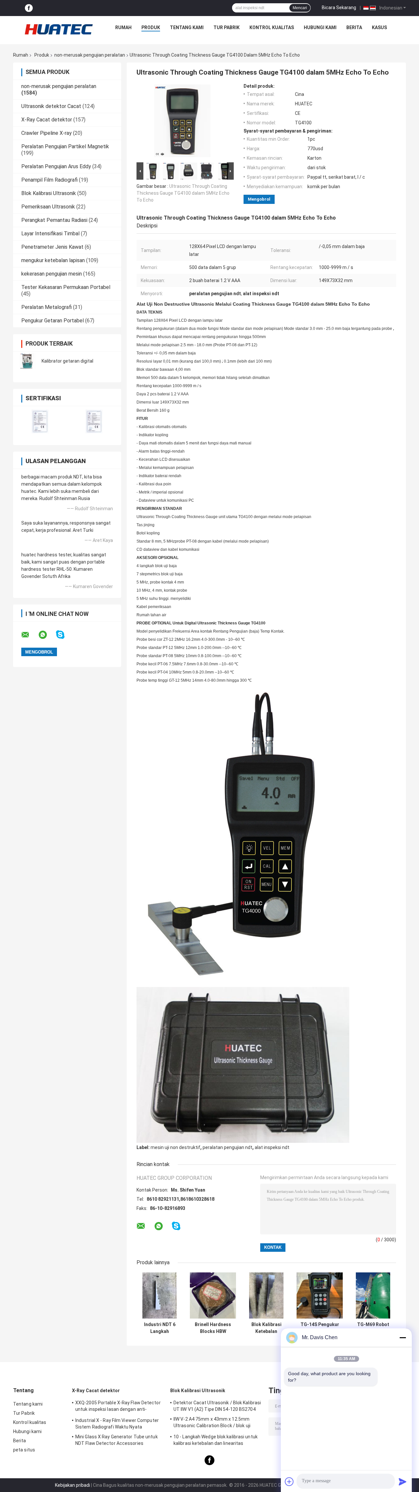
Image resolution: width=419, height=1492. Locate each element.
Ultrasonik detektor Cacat (51, 106)
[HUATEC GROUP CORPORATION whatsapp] (47, 635)
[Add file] (289, 1481)
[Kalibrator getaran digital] (28, 361)
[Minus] (403, 1337)
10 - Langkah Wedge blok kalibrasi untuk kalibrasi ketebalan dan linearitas (215, 1440)
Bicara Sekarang (339, 7)
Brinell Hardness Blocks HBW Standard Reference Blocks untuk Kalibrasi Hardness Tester (213, 1328)
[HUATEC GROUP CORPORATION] (59, 29)
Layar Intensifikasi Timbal (50, 233)
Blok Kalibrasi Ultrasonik (48, 193)
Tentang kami (187, 27)
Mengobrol (259, 199)
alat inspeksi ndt (272, 1147)
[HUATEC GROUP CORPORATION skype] (64, 634)
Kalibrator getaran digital (67, 361)
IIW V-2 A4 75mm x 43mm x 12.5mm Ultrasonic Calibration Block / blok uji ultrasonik (211, 1423)
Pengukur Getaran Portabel (52, 320)
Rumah (123, 27)
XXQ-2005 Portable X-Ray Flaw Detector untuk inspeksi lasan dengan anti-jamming (118, 1407)
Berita (354, 27)
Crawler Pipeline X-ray (46, 133)
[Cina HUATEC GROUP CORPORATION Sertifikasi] (40, 421)
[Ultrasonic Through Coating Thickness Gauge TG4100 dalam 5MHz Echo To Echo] (182, 122)
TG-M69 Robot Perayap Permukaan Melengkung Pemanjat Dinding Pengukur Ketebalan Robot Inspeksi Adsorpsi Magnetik (373, 1328)
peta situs (24, 1449)
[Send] (402, 1481)
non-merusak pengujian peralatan (89, 55)
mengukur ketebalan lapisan (53, 260)
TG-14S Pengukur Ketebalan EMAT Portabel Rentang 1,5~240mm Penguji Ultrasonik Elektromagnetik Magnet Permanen (319, 1328)
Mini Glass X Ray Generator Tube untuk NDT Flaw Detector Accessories (116, 1440)
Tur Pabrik (226, 27)
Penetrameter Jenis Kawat (52, 247)
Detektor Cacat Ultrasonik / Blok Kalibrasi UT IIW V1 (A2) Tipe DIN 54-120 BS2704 (217, 1406)
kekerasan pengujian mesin (51, 274)
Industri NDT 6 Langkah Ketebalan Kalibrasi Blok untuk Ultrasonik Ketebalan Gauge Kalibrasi (159, 1328)
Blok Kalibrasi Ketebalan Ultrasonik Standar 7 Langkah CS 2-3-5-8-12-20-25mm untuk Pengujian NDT (266, 1328)
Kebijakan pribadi (72, 1485)
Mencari (300, 8)
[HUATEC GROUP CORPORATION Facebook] (29, 8)
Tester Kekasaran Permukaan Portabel (65, 287)
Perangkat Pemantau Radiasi (54, 220)
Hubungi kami (320, 27)
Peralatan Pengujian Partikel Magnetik (65, 146)
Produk (150, 27)
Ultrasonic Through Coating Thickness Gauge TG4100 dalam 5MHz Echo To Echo (183, 193)
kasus (379, 27)
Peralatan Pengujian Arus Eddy (56, 166)
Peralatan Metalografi (46, 307)
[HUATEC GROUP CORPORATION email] (29, 635)
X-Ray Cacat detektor (46, 120)
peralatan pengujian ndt (227, 1147)
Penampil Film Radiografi (49, 180)
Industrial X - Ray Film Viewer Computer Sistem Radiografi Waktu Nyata (117, 1423)
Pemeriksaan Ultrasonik (48, 207)
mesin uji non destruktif (175, 1147)
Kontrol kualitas (271, 27)
